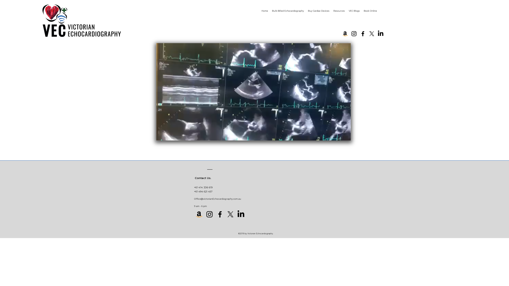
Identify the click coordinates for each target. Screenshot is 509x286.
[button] (347, 137)
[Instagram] (354, 33)
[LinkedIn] (380, 33)
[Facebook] (362, 33)
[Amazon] (345, 33)
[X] (371, 33)
